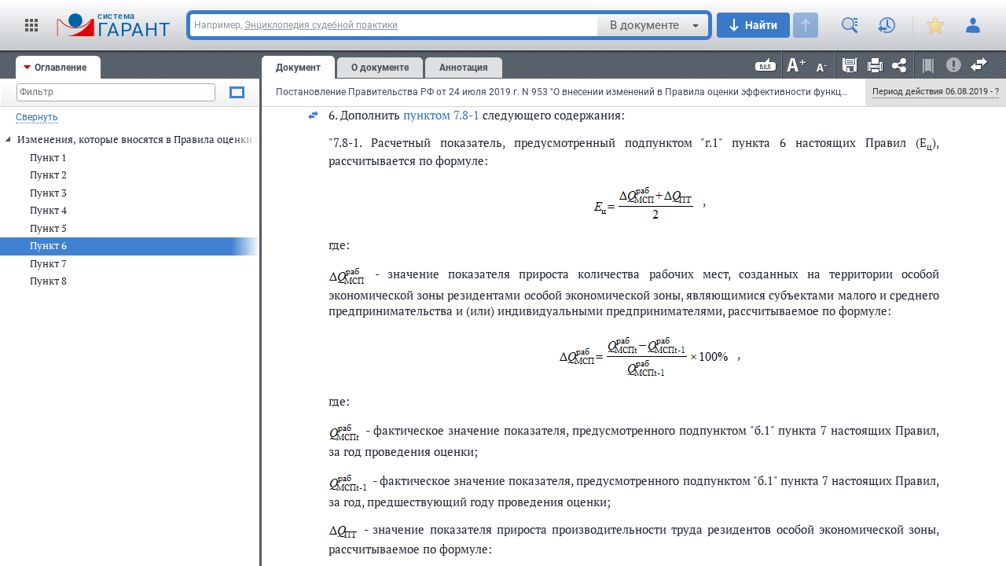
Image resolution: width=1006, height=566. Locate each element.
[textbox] (116, 92)
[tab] (58, 67)
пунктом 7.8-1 (441, 115)
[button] (31, 25)
